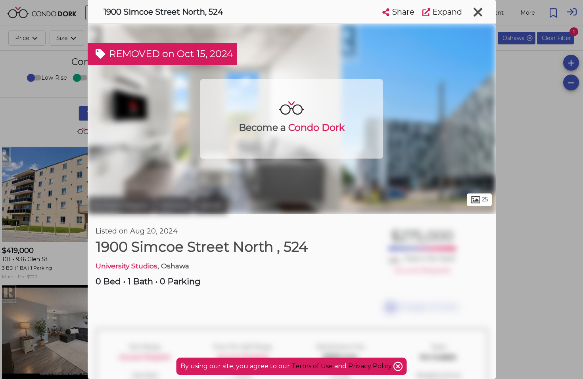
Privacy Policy (370, 366)
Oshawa (173, 205)
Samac (210, 205)
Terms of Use (312, 366)
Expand (446, 12)
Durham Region (120, 205)
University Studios (126, 266)
